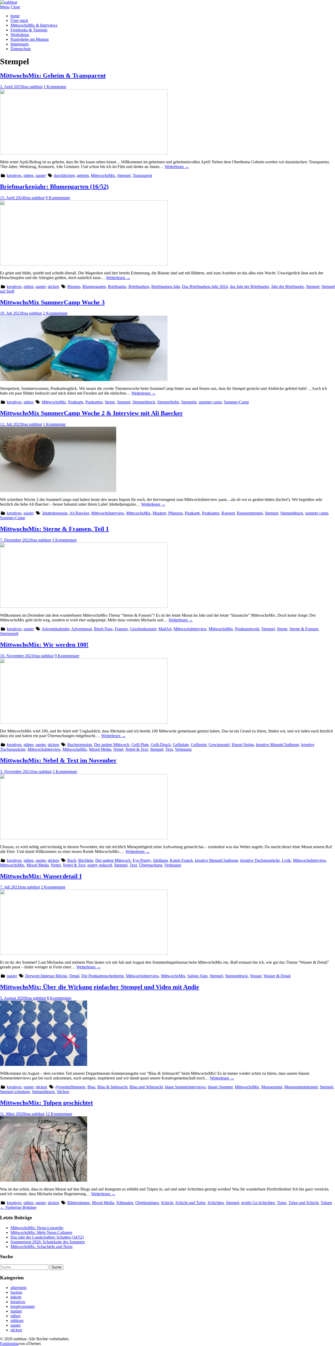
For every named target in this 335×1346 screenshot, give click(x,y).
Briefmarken (139, 286)
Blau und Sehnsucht (146, 1087)
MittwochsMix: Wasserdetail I (41, 876)
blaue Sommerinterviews (185, 1087)
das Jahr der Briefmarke (249, 286)
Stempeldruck (143, 402)
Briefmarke (117, 286)
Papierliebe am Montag (29, 39)
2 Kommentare (55, 313)
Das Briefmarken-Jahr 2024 (205, 286)
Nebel (118, 749)
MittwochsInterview (107, 513)
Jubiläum (160, 860)
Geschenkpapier (143, 629)
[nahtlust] (8, 2)
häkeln (15, 1297)
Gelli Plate (140, 744)
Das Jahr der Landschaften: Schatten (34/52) (47, 1237)
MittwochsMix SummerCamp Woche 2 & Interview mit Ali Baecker (91, 413)
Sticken (63, 1091)
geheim (83, 175)
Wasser (255, 976)
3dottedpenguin (55, 513)
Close (15, 7)
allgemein (18, 1287)
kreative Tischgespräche (260, 860)
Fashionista (9, 1343)
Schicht (167, 1202)
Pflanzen (175, 513)
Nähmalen (124, 1202)
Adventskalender (55, 629)
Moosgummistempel (301, 1087)
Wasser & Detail (277, 976)
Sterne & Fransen (303, 629)
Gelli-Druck (161, 744)
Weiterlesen (177, 166)
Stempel (124, 175)
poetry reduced (99, 865)
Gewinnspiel (219, 744)
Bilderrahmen (78, 1202)
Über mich (19, 20)
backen (16, 1292)
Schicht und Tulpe (190, 1202)
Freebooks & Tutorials (28, 30)
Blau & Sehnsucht (112, 1087)
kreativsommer (22, 1306)
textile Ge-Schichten (258, 1202)
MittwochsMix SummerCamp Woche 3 (52, 302)
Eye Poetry (142, 860)
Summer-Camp (236, 402)
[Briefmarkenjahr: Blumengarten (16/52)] (84, 264)
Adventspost (81, 629)
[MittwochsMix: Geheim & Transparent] (84, 153)
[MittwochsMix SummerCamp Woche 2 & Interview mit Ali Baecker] (58, 490)
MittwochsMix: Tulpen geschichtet (46, 1102)
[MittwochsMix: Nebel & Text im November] (84, 838)
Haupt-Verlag (243, 744)
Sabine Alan (197, 976)
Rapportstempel (250, 513)
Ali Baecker (79, 513)
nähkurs (17, 1320)
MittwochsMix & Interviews (33, 25)
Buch (71, 860)
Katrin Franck (181, 860)
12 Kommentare (59, 1114)
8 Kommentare (59, 998)
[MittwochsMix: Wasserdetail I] (84, 953)
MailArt (164, 629)
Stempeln (189, 402)
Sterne (282, 629)
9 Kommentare (58, 197)
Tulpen (326, 1202)
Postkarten (94, 402)
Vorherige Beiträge (18, 1207)
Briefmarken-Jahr (165, 286)
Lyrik (286, 860)
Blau (91, 1087)
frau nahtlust (32, 86)
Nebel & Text (136, 749)
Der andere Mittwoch (111, 744)
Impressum (19, 44)
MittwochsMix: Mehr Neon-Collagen (41, 1232)
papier (41, 175)
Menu (5, 7)
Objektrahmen (147, 1202)
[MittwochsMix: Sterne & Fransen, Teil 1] (84, 606)
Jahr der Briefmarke (287, 286)
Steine (110, 402)
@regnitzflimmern (70, 1087)
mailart (16, 1311)
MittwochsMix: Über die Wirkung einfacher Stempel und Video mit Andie (99, 987)
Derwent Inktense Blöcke (46, 976)
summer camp (210, 402)
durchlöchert (64, 175)
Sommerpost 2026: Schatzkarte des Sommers (47, 1242)
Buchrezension (79, 744)
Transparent (142, 175)
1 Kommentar (54, 86)
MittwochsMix (103, 175)
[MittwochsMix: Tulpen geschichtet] (43, 1180)
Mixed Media (100, 749)
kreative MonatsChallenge (277, 744)
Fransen (121, 629)
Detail (74, 976)
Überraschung (150, 865)
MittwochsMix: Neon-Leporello (36, 1228)
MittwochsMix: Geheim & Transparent (53, 75)
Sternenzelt (9, 633)
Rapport (228, 513)
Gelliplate (181, 744)
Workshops (19, 34)
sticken (53, 286)
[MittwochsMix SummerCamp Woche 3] (84, 379)
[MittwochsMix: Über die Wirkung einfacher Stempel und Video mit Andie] (43, 1064)
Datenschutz (20, 49)
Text (169, 749)
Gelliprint (198, 744)
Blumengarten (94, 286)
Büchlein (85, 860)
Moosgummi (271, 1087)
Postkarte (75, 402)
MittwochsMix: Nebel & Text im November (58, 760)
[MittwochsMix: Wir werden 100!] (84, 722)
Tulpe (281, 1202)
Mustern (159, 513)
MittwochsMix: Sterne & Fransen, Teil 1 (54, 528)
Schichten (216, 1202)
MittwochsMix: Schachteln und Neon (41, 1246)
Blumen (73, 286)
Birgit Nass (103, 629)
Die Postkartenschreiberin (102, 976)
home (15, 16)
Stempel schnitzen (15, 1091)
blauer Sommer (220, 1087)
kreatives (14, 175)
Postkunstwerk (247, 629)
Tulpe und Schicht (303, 1202)
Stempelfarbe (168, 402)
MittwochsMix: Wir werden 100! (44, 644)
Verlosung (183, 749)
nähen (29, 175)
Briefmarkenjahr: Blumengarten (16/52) (54, 186)
